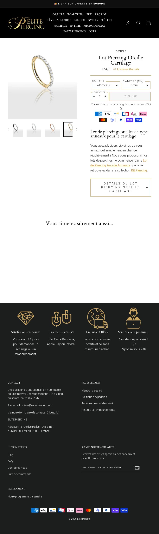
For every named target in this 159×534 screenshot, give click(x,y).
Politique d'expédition (94, 397)
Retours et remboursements (98, 409)
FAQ (10, 461)
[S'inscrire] (137, 467)
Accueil (120, 50)
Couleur (98, 81)
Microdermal (94, 26)
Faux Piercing (74, 31)
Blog (10, 454)
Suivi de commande (19, 474)
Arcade (100, 14)
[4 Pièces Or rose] (17, 284)
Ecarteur (75, 14)
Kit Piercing (139, 170)
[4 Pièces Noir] (20, 278)
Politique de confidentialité (97, 403)
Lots (92, 31)
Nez (89, 14)
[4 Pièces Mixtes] (23, 284)
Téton (106, 20)
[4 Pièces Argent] (26, 278)
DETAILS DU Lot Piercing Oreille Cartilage (120, 187)
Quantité (99, 92)
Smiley (93, 20)
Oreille (58, 14)
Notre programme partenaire (25, 496)
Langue (80, 20)
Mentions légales (92, 390)
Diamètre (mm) (133, 81)
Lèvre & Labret (59, 20)
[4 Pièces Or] (13, 278)
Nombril (60, 26)
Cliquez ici (53, 412)
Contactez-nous (17, 467)
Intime (75, 26)
